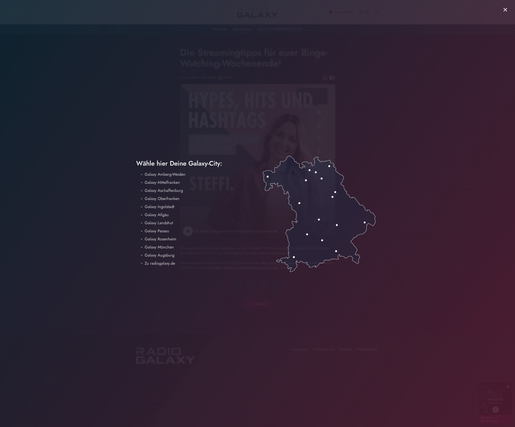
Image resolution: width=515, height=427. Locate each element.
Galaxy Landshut (159, 223)
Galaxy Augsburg (159, 255)
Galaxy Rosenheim (160, 239)
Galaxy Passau (157, 231)
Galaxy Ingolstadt (159, 207)
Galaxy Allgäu (157, 215)
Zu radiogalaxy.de (160, 263)
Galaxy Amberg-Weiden (165, 174)
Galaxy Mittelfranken (162, 182)
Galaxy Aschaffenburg (164, 190)
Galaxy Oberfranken (162, 199)
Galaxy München (159, 247)
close (505, 9)
